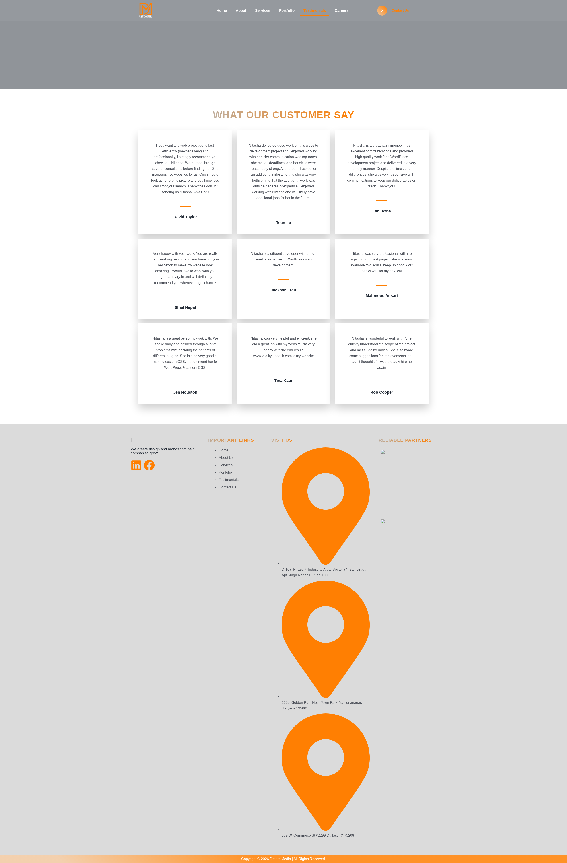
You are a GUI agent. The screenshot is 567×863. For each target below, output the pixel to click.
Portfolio (287, 10)
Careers (341, 10)
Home (222, 10)
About (241, 10)
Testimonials (314, 10)
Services (262, 10)
